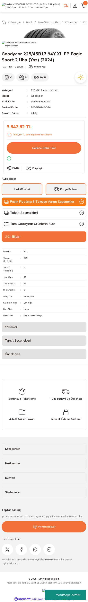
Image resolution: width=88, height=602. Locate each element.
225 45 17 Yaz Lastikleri (44, 90)
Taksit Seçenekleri (18, 340)
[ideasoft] (22, 599)
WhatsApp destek (68, 595)
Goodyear (37, 95)
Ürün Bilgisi (12, 236)
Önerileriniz (12, 354)
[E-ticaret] (43, 599)
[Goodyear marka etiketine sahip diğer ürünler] (19, 45)
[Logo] (31, 5)
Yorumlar (11, 327)
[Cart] (83, 5)
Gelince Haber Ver (44, 148)
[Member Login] (75, 5)
